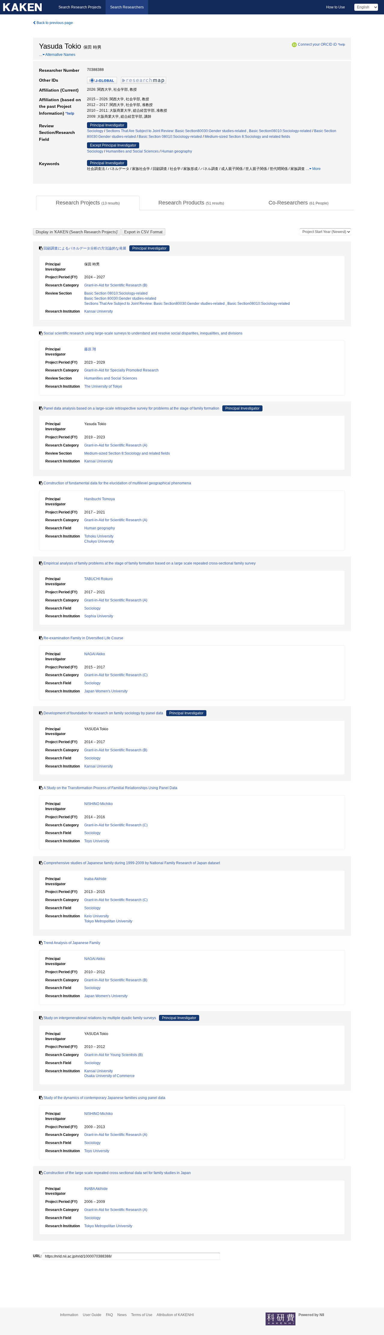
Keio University (96, 916)
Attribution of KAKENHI (175, 1315)
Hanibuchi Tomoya (99, 499)
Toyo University (96, 841)
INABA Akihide (96, 1189)
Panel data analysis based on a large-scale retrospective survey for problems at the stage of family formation (131, 408)
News (122, 1315)
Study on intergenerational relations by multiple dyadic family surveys (100, 1018)
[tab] (88, 203)
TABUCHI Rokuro (98, 579)
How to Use (335, 7)
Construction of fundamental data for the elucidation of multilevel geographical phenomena (117, 483)
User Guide (92, 1315)
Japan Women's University (106, 691)
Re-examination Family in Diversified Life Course (83, 638)
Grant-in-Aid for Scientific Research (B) (115, 285)
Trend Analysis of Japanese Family (72, 943)
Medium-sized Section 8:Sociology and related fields (247, 137)
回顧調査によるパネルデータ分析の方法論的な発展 (85, 248)
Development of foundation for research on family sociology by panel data (103, 713)
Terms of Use (141, 1315)
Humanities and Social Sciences (132, 151)
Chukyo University (99, 541)
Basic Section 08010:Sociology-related (170, 137)
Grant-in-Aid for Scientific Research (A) (115, 445)
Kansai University (98, 311)
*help (341, 44)
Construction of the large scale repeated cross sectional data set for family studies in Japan (117, 1173)
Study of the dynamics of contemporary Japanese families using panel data (104, 1098)
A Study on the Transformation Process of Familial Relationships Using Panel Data (110, 788)
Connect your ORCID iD (317, 44)
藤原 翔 (90, 349)
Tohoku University (98, 536)
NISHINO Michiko (98, 804)
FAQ (109, 1315)
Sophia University (98, 616)
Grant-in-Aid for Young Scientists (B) (113, 1055)
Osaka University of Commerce (109, 1076)
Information (69, 1315)
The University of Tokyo (103, 386)
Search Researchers (127, 7)
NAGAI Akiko (94, 654)
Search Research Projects (79, 7)
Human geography (176, 151)
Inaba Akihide (95, 879)
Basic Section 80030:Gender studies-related (120, 298)
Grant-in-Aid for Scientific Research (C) (116, 675)
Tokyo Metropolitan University (108, 921)
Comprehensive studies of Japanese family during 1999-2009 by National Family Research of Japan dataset (132, 863)
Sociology (95, 131)
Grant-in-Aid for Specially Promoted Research (121, 370)
